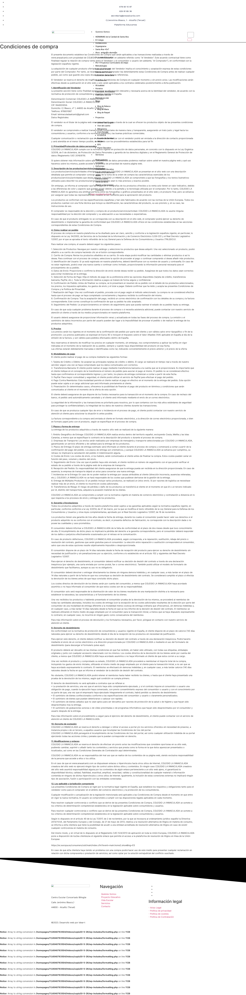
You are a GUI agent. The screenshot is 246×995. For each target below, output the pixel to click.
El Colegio (99, 40)
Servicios (99, 155)
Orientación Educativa (104, 169)
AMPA (98, 175)
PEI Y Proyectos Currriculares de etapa (111, 63)
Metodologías (101, 66)
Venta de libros (101, 182)
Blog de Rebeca (103, 106)
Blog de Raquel (103, 112)
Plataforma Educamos (104, 172)
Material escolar (102, 98)
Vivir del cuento (103, 126)
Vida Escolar (101, 80)
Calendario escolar (103, 95)
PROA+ (100, 141)
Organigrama (100, 46)
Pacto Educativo (104, 148)
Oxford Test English (105, 123)
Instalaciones (101, 43)
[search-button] (189, 40)
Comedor (99, 163)
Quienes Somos (102, 32)
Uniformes (99, 166)
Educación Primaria (103, 72)
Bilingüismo (102, 129)
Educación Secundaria (104, 75)
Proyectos (99, 117)
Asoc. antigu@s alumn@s (106, 52)
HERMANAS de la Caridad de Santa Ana (112, 37)
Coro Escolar (102, 132)
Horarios (99, 88)
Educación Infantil (102, 69)
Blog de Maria (103, 109)
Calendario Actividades (105, 92)
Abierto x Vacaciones (104, 185)
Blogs (97, 101)
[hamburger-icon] (182, 31)
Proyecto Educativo (104, 57)
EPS (99, 144)
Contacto (99, 190)
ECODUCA (101, 135)
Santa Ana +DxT (102, 49)
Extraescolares (101, 179)
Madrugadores (101, 160)
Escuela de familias (105, 138)
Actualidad (99, 85)
